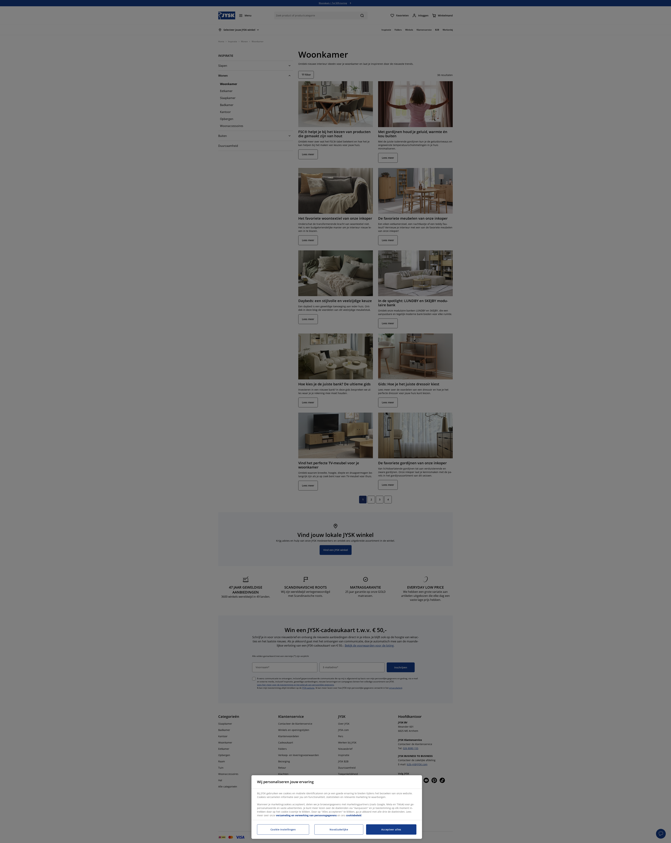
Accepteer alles (391, 829)
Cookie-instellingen (283, 829)
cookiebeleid (353, 815)
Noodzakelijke (339, 829)
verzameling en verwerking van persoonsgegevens (306, 815)
